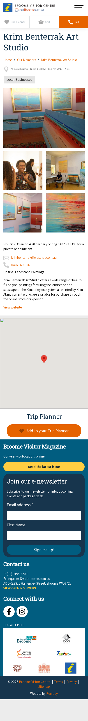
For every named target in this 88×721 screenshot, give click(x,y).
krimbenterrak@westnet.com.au (34, 257)
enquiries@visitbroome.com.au (28, 578)
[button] (44, 359)
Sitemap (44, 686)
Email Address (20, 504)
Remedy (52, 693)
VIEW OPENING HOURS (19, 588)
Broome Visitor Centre (35, 682)
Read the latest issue (44, 467)
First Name (16, 524)
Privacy (71, 682)
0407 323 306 (20, 265)
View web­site (12, 307)
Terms (58, 682)
